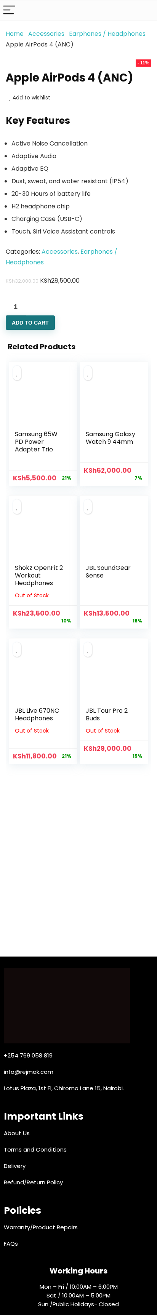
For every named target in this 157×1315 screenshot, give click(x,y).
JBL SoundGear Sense (108, 571)
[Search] (145, 10)
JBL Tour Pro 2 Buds (107, 714)
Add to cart (30, 323)
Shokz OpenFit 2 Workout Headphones (39, 575)
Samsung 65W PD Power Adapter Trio (36, 442)
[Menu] (9, 10)
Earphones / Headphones (107, 33)
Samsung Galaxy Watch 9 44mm (110, 438)
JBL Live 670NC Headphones (37, 714)
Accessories (46, 33)
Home (15, 33)
